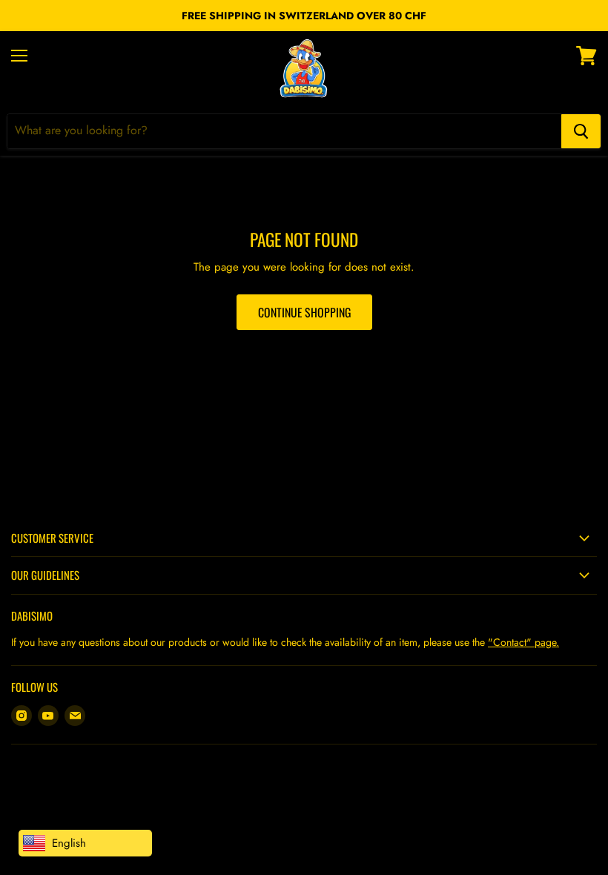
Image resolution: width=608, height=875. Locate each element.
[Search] (581, 131)
